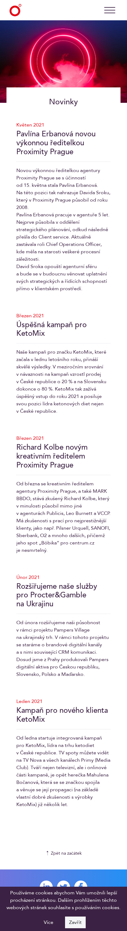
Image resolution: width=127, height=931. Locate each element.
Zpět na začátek (66, 853)
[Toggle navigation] (109, 10)
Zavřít (75, 922)
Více (48, 922)
